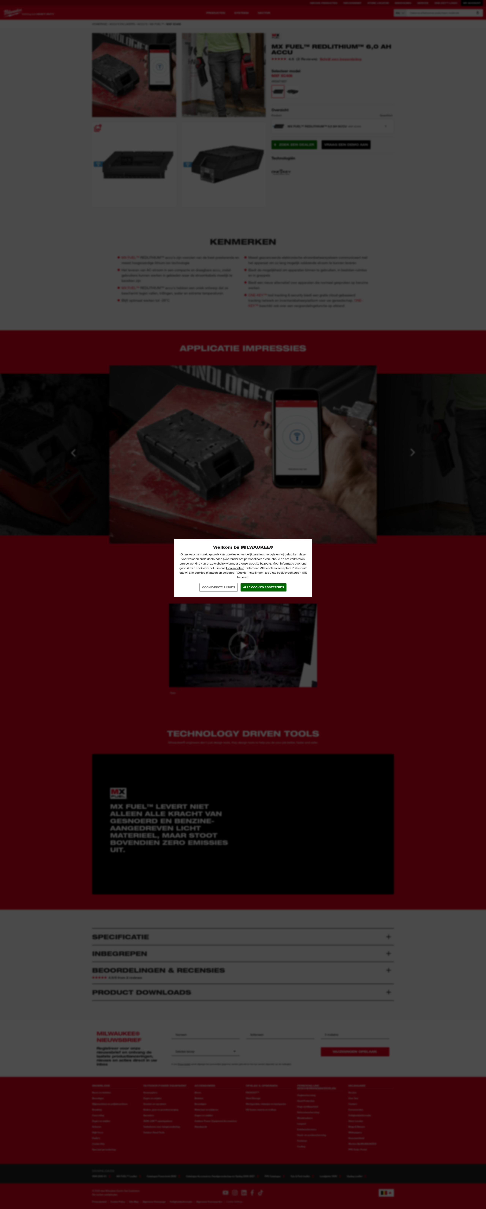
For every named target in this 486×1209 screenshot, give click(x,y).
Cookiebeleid (235, 568)
